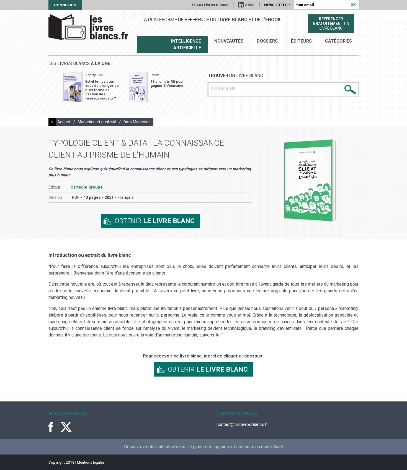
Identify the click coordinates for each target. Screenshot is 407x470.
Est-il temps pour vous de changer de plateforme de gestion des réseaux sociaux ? (102, 89)
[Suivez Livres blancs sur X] (66, 426)
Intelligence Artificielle (186, 44)
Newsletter (277, 4)
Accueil (64, 122)
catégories (338, 41)
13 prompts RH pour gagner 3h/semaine (167, 83)
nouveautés (228, 41)
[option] (91, 87)
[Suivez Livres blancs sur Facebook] (54, 426)
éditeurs (301, 41)
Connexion (65, 5)
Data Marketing (137, 122)
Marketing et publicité (97, 122)
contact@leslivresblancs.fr (242, 424)
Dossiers (267, 41)
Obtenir (155, 221)
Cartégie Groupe (87, 187)
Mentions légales (91, 462)
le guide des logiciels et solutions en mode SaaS (235, 446)
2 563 (249, 4)
